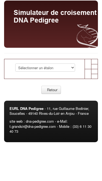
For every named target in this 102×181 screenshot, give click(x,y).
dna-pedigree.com (40, 121)
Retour (51, 89)
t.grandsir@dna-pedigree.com (33, 126)
